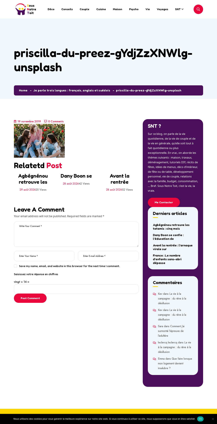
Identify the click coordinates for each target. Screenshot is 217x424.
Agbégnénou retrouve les (33, 179)
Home (23, 90)
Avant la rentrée (119, 179)
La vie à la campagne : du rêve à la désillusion (172, 298)
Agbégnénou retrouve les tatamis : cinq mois (171, 226)
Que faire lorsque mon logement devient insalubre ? (175, 363)
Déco (51, 9)
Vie (147, 9)
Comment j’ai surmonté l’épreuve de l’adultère (171, 331)
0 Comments (56, 121)
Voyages (162, 9)
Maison (117, 9)
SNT (178, 9)
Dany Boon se (76, 176)
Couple (84, 9)
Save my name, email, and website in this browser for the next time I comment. (69, 266)
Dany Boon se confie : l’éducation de (168, 236)
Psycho (134, 9)
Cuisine (101, 9)
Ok (200, 418)
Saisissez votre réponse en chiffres (36, 274)
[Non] (212, 419)
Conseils (67, 9)
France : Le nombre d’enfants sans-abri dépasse (167, 259)
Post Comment (30, 298)
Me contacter (164, 202)
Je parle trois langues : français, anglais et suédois (71, 90)
